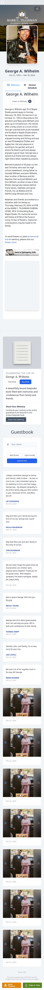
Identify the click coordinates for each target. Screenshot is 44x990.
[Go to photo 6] (25, 916)
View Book (12, 382)
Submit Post (22, 461)
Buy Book (25, 382)
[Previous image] (5, 742)
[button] (22, 702)
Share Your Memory (16, 419)
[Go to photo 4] (24, 835)
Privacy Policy (15, 979)
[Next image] (38, 742)
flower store (10, 242)
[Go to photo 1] (21, 755)
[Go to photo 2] (22, 755)
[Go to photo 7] (26, 956)
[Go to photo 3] (23, 795)
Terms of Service (28, 979)
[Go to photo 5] (24, 876)
